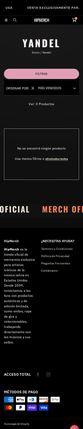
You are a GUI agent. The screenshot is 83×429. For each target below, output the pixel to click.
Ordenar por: (17, 88)
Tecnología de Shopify (16, 423)
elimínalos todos (56, 159)
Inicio (36, 52)
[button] (6, 20)
